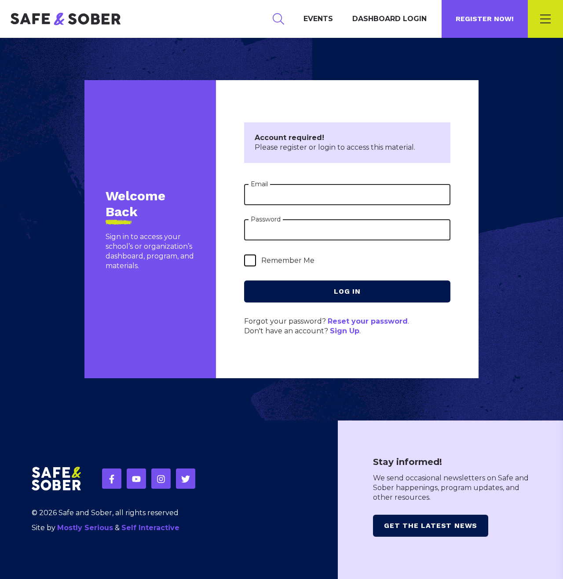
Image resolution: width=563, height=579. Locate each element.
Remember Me (287, 260)
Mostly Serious (85, 528)
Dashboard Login (389, 19)
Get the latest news (430, 525)
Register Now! (485, 19)
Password (266, 219)
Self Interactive (150, 528)
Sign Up (344, 331)
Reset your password (368, 321)
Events (318, 19)
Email (259, 184)
